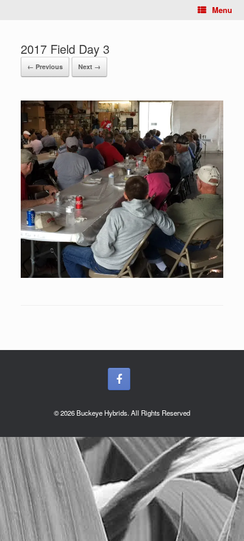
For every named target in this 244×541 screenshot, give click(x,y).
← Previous (45, 66)
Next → (89, 66)
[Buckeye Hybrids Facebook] (119, 379)
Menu (222, 9)
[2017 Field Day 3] (122, 274)
